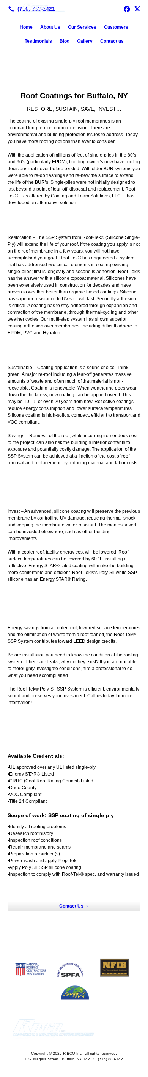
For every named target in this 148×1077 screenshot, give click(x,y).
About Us (50, 27)
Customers (116, 27)
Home (26, 27)
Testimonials (38, 41)
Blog (64, 41)
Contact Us (71, 906)
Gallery (85, 41)
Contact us (112, 41)
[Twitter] (137, 9)
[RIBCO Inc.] (74, 8)
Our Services (82, 27)
